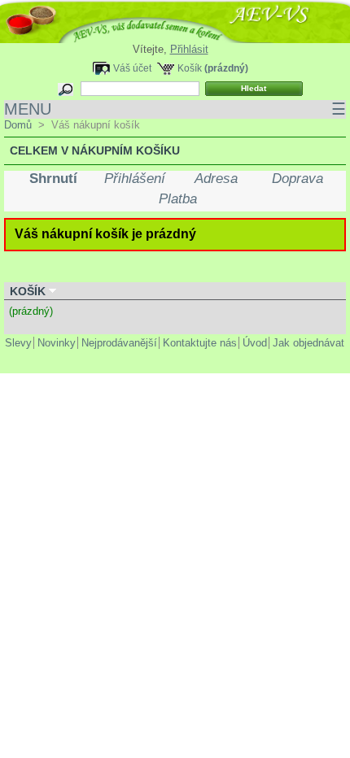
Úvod (255, 343)
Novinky (56, 343)
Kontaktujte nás (200, 343)
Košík (189, 68)
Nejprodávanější (119, 343)
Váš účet (132, 68)
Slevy (18, 343)
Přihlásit (189, 49)
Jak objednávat (308, 343)
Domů (18, 125)
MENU (175, 109)
